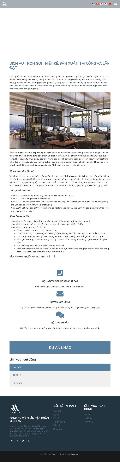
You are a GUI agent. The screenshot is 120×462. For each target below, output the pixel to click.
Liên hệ (56, 425)
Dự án (56, 414)
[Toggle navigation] (115, 4)
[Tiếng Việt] (97, 4)
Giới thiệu (57, 411)
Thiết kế (17, 375)
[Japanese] (101, 4)
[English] (93, 4)
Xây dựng (17, 383)
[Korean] (105, 4)
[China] (110, 4)
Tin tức (56, 418)
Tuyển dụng (59, 421)
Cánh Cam (67, 457)
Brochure (57, 429)
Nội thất (17, 367)
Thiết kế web (53, 457)
